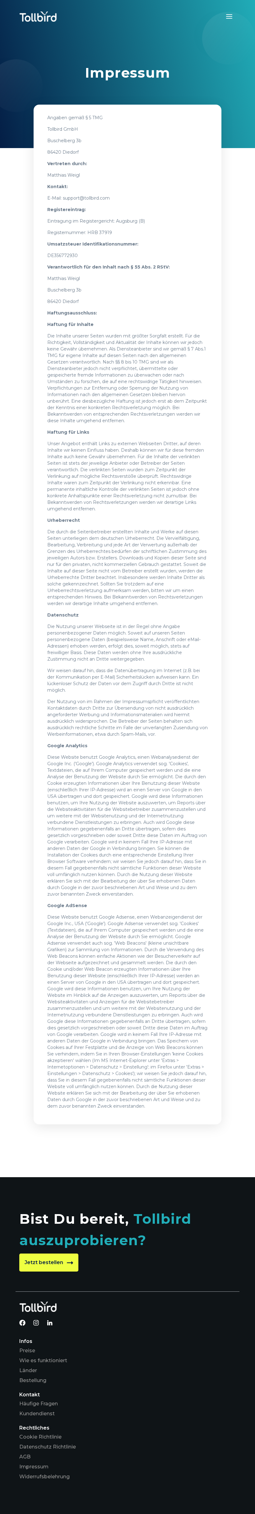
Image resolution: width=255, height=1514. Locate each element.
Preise (27, 1351)
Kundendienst (37, 1414)
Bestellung (32, 1380)
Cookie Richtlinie (40, 1437)
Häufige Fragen (38, 1404)
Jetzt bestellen (44, 1262)
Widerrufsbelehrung (44, 1477)
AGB (24, 1457)
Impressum (34, 1467)
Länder (28, 1370)
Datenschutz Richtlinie (47, 1447)
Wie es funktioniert (43, 1360)
